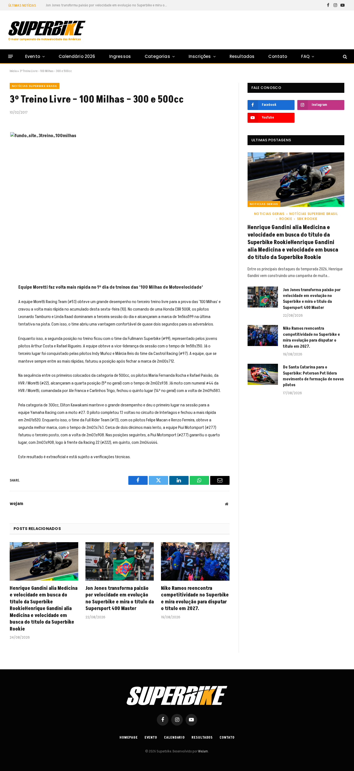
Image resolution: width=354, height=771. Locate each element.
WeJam (202, 751)
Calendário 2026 (77, 56)
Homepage (128, 737)
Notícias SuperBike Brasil (34, 86)
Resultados (242, 56)
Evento (32, 56)
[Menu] (10, 56)
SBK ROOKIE (307, 218)
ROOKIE (285, 218)
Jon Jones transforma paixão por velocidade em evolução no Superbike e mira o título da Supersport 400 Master (108, 5)
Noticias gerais (264, 204)
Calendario (174, 737)
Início (13, 71)
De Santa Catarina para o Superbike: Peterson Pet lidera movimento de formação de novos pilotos (313, 376)
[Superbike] (46, 30)
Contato (277, 56)
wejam (16, 503)
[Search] (344, 56)
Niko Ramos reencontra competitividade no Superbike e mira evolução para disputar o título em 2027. (195, 598)
